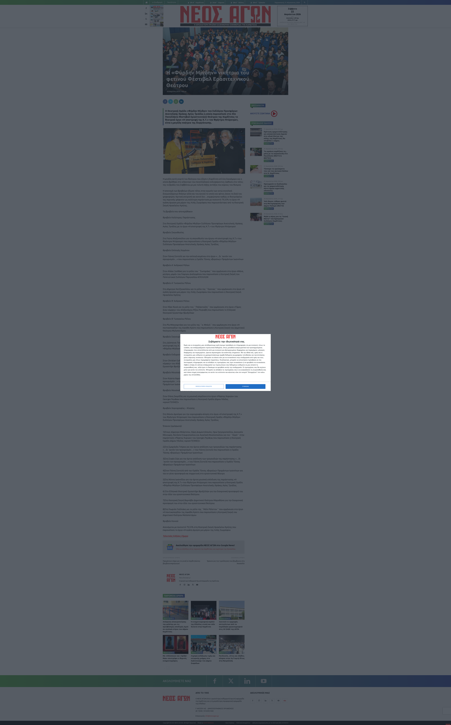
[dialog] (225, 362)
